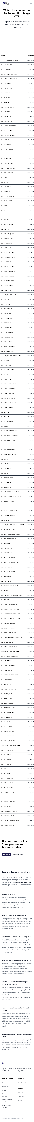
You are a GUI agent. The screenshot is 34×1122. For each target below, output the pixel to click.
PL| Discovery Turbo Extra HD (9, 586)
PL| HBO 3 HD (5, 417)
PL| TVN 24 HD (5, 299)
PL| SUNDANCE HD (6, 238)
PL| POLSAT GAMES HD (8, 271)
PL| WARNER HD (6, 262)
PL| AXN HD (4, 459)
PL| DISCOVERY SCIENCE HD (9, 572)
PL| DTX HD (4, 590)
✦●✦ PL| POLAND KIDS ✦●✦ (10, 651)
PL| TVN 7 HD (5, 154)
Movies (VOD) (6, 1086)
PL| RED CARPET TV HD (8, 515)
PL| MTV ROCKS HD (7, 783)
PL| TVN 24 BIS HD (6, 309)
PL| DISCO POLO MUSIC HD (9, 79)
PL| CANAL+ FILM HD (7, 393)
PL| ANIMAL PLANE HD (8, 628)
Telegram (21, 1096)
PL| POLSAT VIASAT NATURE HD (10, 618)
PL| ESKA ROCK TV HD (7, 792)
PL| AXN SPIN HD (6, 468)
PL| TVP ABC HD (6, 158)
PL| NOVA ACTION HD (7, 501)
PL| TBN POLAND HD (7, 266)
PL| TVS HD (4, 177)
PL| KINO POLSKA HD (7, 88)
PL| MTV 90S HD (6, 773)
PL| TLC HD (4, 210)
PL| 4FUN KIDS (5, 722)
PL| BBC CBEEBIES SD (7, 736)
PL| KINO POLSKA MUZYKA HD (10, 820)
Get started (6, 854)
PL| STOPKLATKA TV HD (8, 135)
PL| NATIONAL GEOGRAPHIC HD (10, 534)
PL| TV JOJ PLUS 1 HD (7, 252)
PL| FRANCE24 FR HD (7, 351)
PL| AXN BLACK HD (6, 464)
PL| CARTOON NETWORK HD (9, 675)
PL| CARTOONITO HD (7, 679)
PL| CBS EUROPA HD (7, 332)
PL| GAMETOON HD (7, 684)
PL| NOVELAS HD (6, 487)
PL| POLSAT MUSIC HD (7, 825)
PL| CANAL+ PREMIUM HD (9, 384)
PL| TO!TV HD (5, 140)
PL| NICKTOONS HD (7, 703)
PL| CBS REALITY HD (7, 337)
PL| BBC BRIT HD (6, 116)
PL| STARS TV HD (6, 365)
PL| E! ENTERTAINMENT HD (9, 506)
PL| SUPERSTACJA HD (7, 234)
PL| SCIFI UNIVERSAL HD (8, 454)
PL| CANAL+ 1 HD (6, 379)
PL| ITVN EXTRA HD (7, 224)
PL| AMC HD (5, 473)
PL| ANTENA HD (6, 248)
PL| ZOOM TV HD (6, 205)
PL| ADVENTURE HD (7, 642)
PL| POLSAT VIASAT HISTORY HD (10, 614)
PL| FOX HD (4, 426)
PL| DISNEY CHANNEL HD (8, 689)
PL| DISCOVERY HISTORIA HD (9, 562)
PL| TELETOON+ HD (7, 726)
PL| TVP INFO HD (6, 323)
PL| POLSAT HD (5, 93)
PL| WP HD (4, 182)
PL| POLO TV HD (6, 290)
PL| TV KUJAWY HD (6, 201)
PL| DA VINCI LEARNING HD (9, 656)
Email (20, 1100)
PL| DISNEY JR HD (6, 694)
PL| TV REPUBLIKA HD (7, 149)
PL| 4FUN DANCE (6, 374)
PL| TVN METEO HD (7, 285)
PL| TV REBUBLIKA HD (7, 281)
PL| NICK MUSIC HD (7, 787)
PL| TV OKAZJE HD (6, 144)
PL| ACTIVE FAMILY (6, 482)
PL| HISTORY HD (6, 543)
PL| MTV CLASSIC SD (7, 755)
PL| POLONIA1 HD (6, 342)
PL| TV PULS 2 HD (6, 130)
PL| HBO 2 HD (5, 412)
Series (4, 1090)
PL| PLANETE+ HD (6, 553)
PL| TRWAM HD (5, 191)
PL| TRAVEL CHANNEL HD (8, 623)
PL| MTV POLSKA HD (7, 750)
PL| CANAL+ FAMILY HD (8, 388)
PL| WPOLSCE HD (6, 187)
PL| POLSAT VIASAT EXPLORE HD (10, 609)
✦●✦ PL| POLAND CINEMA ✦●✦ (11, 356)
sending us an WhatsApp (22, 882)
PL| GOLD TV (5, 520)
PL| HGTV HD (5, 600)
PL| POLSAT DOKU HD (7, 276)
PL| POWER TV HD (6, 806)
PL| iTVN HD (5, 220)
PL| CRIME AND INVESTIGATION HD (11, 637)
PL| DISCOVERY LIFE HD (8, 557)
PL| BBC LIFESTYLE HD (7, 107)
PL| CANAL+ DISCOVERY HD (9, 647)
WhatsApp (21, 1093)
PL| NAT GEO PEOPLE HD (8, 539)
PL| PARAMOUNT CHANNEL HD (10, 492)
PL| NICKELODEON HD (8, 708)
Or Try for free (18, 854)
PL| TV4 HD (4, 215)
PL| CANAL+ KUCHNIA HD (8, 403)
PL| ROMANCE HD (6, 243)
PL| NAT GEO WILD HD (7, 529)
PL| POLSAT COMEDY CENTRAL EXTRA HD (13, 496)
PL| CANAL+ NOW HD (7, 407)
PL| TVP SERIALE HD (7, 478)
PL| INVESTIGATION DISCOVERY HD (11, 595)
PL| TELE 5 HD (5, 229)
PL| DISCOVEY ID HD (7, 581)
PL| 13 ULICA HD (6, 69)
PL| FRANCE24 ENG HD (8, 346)
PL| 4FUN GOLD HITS (7, 370)
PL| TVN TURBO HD (7, 173)
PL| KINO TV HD (6, 83)
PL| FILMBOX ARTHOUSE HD (9, 435)
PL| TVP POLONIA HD (7, 196)
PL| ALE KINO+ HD (6, 65)
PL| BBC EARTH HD (6, 112)
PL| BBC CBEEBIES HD (7, 731)
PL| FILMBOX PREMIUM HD (9, 445)
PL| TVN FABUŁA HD (7, 318)
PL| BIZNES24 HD (6, 327)
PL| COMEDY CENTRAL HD (9, 431)
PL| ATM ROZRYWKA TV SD (9, 74)
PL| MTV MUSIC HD (7, 778)
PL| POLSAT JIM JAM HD (8, 740)
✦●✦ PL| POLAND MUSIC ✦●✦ (10, 745)
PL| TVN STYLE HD (6, 313)
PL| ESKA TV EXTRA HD (8, 801)
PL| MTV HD (4, 769)
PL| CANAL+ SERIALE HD (8, 398)
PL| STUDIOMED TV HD (8, 257)
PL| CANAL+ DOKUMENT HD (9, 604)
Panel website (22, 1083)
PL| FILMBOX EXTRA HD (8, 449)
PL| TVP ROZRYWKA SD (8, 168)
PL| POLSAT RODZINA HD (8, 126)
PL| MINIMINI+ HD (6, 670)
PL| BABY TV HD (6, 661)
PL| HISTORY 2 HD (6, 576)
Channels (5, 1083)
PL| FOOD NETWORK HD (8, 633)
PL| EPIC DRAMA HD (7, 421)
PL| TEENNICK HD (6, 717)
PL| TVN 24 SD (5, 304)
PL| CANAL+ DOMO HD (8, 665)
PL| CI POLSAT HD (6, 548)
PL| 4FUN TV (5, 360)
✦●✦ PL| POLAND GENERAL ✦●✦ (11, 60)
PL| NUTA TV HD (6, 102)
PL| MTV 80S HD (6, 764)
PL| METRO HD (5, 97)
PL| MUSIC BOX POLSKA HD (9, 811)
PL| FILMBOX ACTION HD (8, 440)
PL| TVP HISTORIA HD (7, 163)
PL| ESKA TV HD (6, 797)
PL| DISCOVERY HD (6, 567)
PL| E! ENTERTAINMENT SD (9, 510)
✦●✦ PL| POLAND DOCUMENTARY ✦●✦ (13, 525)
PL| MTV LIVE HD (6, 759)
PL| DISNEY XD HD (6, 698)
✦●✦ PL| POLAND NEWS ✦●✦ (10, 295)
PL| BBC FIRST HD (6, 121)
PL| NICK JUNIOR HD (7, 712)
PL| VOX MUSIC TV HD (7, 816)
